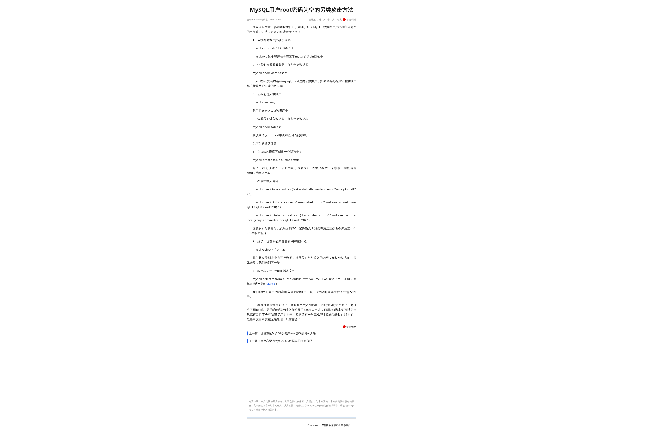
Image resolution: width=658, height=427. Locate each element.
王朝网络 (326, 425)
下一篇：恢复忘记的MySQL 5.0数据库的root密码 (280, 341)
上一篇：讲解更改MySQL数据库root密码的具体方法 (282, 333)
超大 (339, 19)
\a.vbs (270, 284)
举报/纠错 (351, 19)
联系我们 (346, 425)
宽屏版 (312, 19)
